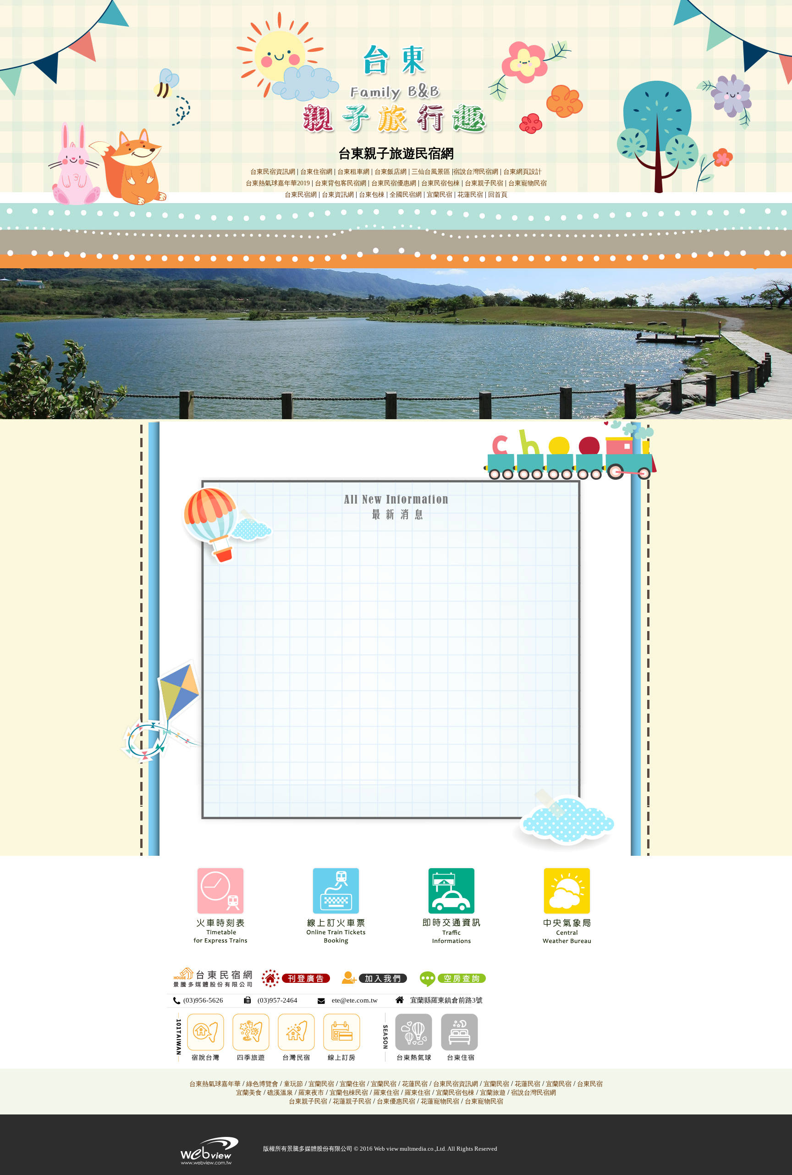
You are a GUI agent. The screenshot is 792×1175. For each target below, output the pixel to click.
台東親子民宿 (484, 183)
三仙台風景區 (431, 171)
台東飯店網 (390, 171)
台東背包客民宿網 (340, 183)
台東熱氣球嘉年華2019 (278, 183)
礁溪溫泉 (280, 1092)
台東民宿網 (301, 194)
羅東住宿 (386, 1092)
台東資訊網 (338, 194)
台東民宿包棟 (440, 183)
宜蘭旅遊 (492, 1092)
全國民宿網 (406, 194)
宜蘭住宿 (352, 1084)
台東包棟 (372, 194)
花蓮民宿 (470, 194)
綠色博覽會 (262, 1084)
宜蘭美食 (249, 1092)
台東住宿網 (316, 171)
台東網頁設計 (522, 171)
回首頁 (497, 194)
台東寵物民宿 (527, 183)
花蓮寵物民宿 (440, 1101)
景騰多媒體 (302, 1148)
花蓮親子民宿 (352, 1101)
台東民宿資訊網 (272, 171)
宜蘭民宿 (439, 194)
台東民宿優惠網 (393, 183)
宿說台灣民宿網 (475, 171)
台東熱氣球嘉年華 (215, 1084)
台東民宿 (590, 1084)
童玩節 (293, 1084)
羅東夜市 (312, 1092)
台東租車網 (353, 171)
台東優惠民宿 (396, 1101)
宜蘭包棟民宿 (350, 1092)
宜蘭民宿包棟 (455, 1092)
